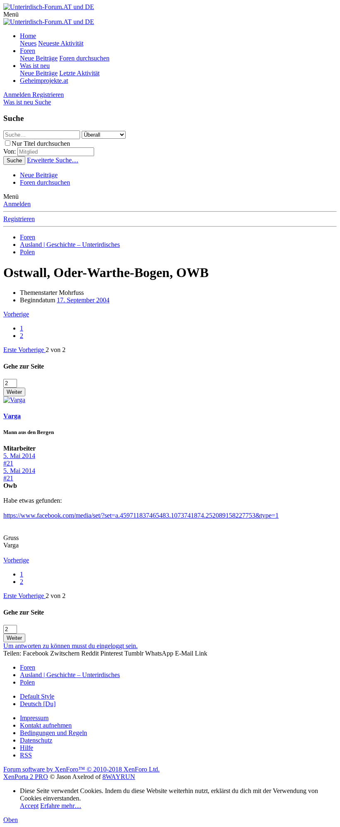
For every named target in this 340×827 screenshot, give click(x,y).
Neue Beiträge (39, 58)
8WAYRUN (118, 776)
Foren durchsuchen (84, 58)
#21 (8, 463)
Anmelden (17, 203)
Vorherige (16, 314)
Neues (28, 43)
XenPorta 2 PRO (25, 776)
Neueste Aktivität (60, 43)
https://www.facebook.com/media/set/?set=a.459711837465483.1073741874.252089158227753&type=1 (141, 515)
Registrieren (19, 218)
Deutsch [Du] (38, 703)
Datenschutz (36, 740)
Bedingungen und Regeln (53, 732)
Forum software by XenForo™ (81, 769)
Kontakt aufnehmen (46, 725)
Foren (27, 50)
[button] (11, 14)
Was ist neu (35, 65)
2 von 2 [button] (56, 349)
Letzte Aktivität (79, 73)
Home (28, 35)
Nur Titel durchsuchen (41, 143)
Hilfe (26, 747)
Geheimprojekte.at (44, 80)
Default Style (37, 696)
